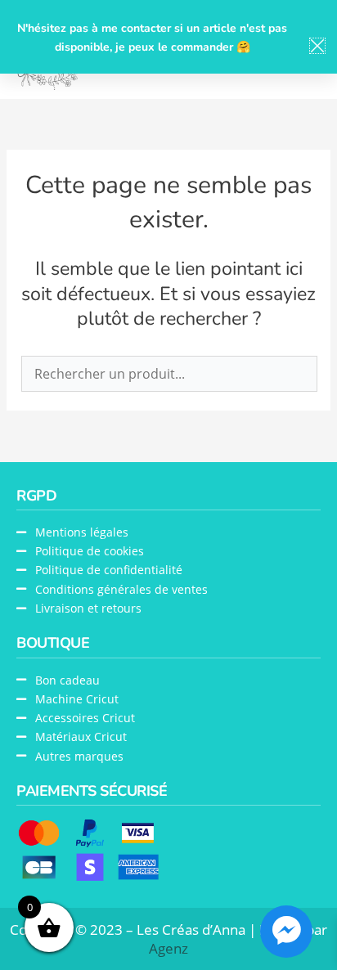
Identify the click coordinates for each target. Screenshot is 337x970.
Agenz (168, 948)
